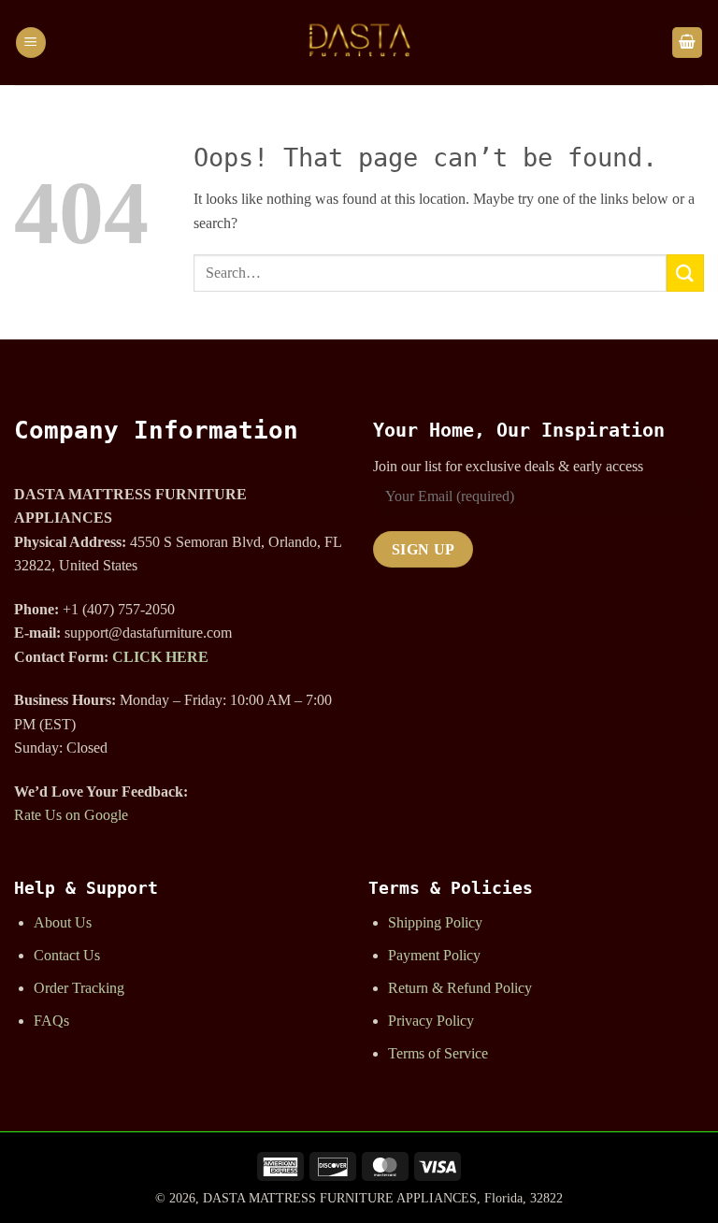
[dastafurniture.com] (359, 42)
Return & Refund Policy (460, 988)
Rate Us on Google (71, 815)
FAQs (51, 1021)
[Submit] (685, 272)
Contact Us (67, 955)
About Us (63, 922)
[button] (31, 42)
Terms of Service (438, 1053)
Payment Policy (434, 955)
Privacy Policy (431, 1021)
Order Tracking (79, 988)
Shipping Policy (435, 922)
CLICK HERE (160, 657)
